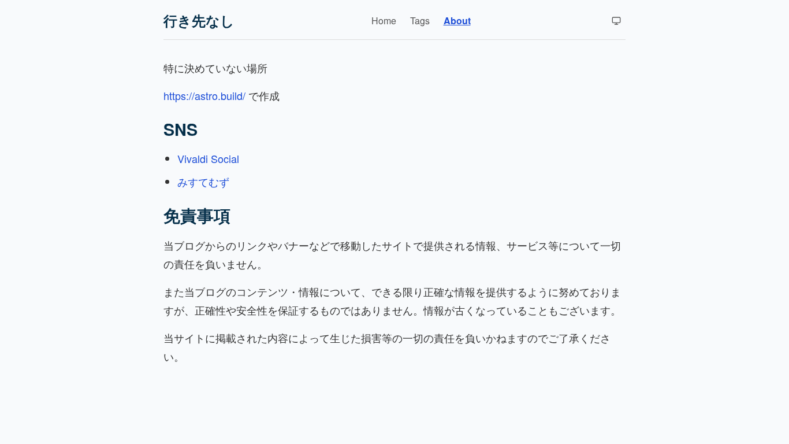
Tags (420, 20)
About (457, 20)
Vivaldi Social (208, 158)
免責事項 (196, 215)
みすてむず (203, 181)
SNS (180, 129)
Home (383, 20)
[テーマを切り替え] (616, 21)
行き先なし (199, 20)
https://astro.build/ (204, 95)
